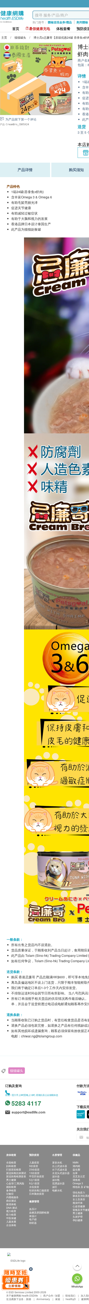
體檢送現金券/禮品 (60, 22)
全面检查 (11, 1162)
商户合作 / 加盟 (51, 1295)
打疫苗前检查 (13, 1169)
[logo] (12, 23)
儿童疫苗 (34, 1162)
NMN (75, 1162)
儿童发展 (11, 1221)
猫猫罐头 (16, 1070)
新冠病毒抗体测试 (16, 1173)
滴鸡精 (76, 1166)
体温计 (33, 1216)
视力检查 (11, 1211)
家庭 (57, 1299)
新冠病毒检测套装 (16, 1176)
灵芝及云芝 (79, 1176)
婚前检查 (11, 1186)
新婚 (28, 1299)
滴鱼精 (76, 1179)
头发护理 (78, 1216)
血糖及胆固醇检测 (39, 1212)
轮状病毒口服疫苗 (39, 1190)
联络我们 (70, 1295)
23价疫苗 (34, 1169)
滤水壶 (56, 1176)
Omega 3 (78, 1183)
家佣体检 (11, 1204)
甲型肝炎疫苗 (36, 1176)
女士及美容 (79, 1199)
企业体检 (11, 1225)
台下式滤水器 (59, 1169)
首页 (15, 28)
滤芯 (54, 1186)
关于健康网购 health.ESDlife (22, 1295)
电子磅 (33, 1219)
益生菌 (76, 1169)
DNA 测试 (11, 1207)
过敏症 (10, 1193)
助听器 (33, 1222)
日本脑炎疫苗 (36, 1193)
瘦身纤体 (78, 1202)
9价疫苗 (33, 1166)
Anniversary (43, 1299)
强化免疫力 (79, 1192)
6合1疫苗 (34, 1183)
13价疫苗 (34, 1173)
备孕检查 (11, 1190)
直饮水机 (57, 1162)
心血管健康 (79, 1206)
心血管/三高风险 (15, 1183)
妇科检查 (11, 1166)
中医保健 (11, 1218)
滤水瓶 (56, 1179)
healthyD (71, 1299)
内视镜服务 (12, 1197)
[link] (16, 1260)
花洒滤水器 (58, 1183)
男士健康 (11, 1179)
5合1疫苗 (34, 1179)
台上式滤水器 (59, 1166)
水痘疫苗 (34, 1186)
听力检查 (11, 1214)
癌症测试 (11, 1200)
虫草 (75, 1173)
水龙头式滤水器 (61, 1173)
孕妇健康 (78, 1220)
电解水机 (57, 1190)
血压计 (33, 1209)
